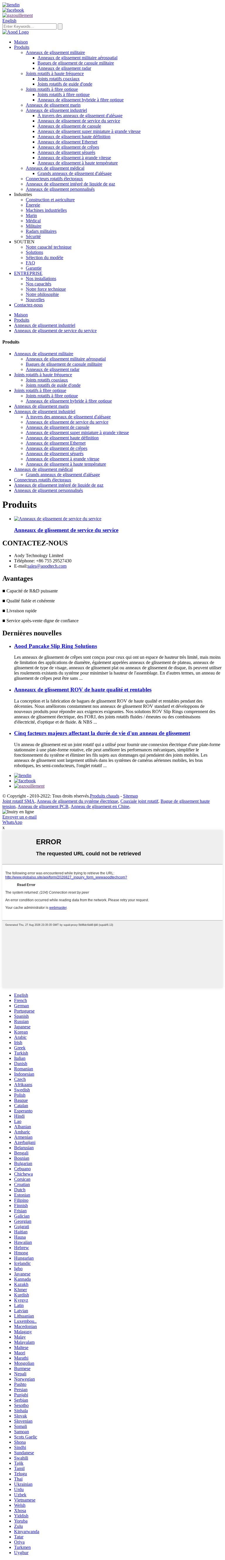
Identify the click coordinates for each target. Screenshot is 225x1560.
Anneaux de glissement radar (64, 68)
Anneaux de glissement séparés (66, 152)
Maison (21, 41)
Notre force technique (46, 289)
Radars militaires (41, 231)
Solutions (34, 252)
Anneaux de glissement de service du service (79, 120)
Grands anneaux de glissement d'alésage (75, 173)
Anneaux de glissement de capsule (69, 126)
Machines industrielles (46, 210)
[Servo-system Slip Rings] (57, 518)
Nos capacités (38, 283)
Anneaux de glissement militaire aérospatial (77, 57)
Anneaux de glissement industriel (56, 110)
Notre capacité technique (48, 247)
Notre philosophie (42, 294)
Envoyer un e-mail (19, 816)
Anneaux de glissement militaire (55, 52)
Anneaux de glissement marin (53, 105)
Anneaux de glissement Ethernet (67, 141)
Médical (33, 220)
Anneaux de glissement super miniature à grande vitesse (89, 131)
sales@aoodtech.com (47, 566)
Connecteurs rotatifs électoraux (54, 178)
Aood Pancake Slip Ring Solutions (55, 646)
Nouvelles (35, 299)
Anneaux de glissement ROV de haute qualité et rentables (82, 690)
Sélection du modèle (44, 257)
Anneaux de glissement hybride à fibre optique (81, 99)
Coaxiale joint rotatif (139, 801)
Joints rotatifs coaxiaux (59, 78)
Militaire (33, 225)
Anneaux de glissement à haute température (78, 162)
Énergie (33, 204)
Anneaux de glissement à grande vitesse (74, 157)
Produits (21, 47)
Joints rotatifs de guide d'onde (65, 84)
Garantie (34, 268)
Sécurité (33, 236)
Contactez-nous (28, 304)
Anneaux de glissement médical (55, 168)
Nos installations (41, 278)
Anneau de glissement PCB (43, 806)
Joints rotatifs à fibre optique (52, 89)
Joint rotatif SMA (18, 801)
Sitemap (130, 795)
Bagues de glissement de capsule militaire (76, 62)
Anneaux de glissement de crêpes (68, 147)
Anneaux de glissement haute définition (74, 136)
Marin (31, 215)
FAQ (30, 262)
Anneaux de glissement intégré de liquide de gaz (70, 183)
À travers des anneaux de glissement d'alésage (80, 115)
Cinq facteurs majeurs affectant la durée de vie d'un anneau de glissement (102, 733)
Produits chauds (104, 795)
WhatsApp (12, 822)
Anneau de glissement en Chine (100, 806)
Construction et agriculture (50, 199)
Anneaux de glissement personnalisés (60, 189)
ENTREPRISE (28, 273)
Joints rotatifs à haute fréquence (55, 73)
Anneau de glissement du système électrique (77, 801)
